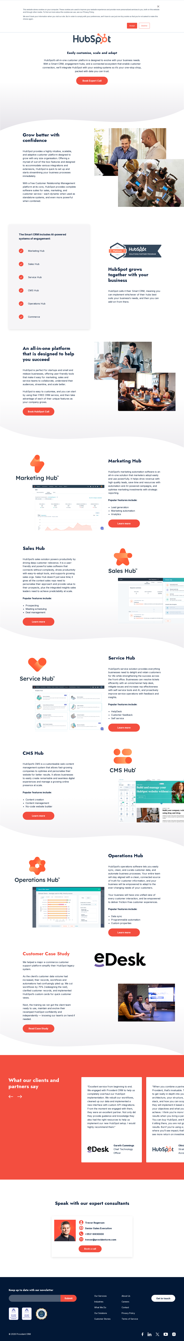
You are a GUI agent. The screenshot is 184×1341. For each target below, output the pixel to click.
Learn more (124, 523)
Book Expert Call (92, 80)
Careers (125, 1301)
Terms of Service (130, 1319)
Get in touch (163, 1298)
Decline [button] (144, 25)
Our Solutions (100, 1313)
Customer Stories (102, 1319)
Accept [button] (132, 25)
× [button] (158, 5)
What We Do (100, 1307)
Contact (125, 1307)
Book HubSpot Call (38, 411)
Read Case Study (38, 1028)
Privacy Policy (128, 1313)
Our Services (100, 1296)
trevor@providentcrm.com (100, 1239)
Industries (98, 1301)
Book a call (90, 1248)
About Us (126, 1296)
